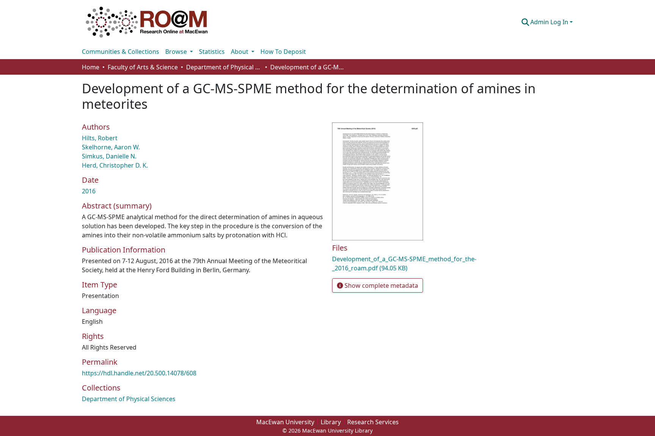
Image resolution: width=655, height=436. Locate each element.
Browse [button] (176, 51)
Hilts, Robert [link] (100, 138)
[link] (411, 263)
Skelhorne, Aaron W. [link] (111, 147)
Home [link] (90, 67)
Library (331, 422)
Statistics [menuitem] (212, 51)
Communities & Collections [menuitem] (120, 51)
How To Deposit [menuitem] (283, 51)
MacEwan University (285, 422)
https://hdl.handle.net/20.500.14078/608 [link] (139, 373)
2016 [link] (89, 191)
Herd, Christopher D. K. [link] (115, 165)
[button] (147, 22)
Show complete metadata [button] (380, 285)
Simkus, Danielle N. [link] (109, 156)
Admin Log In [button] (550, 22)
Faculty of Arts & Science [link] (143, 67)
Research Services (373, 422)
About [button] (240, 51)
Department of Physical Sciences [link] (224, 67)
